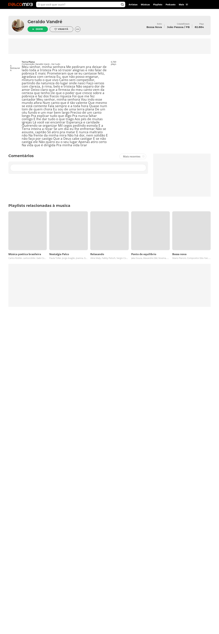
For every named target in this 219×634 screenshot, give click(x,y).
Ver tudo (55, 64)
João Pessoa (175, 27)
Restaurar (15, 68)
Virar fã (63, 29)
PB (188, 27)
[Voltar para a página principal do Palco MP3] (21, 4)
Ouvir (39, 29)
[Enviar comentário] (142, 168)
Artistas (133, 4)
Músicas (145, 4)
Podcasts (170, 4)
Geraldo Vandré (45, 21)
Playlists (157, 4)
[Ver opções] (77, 29)
